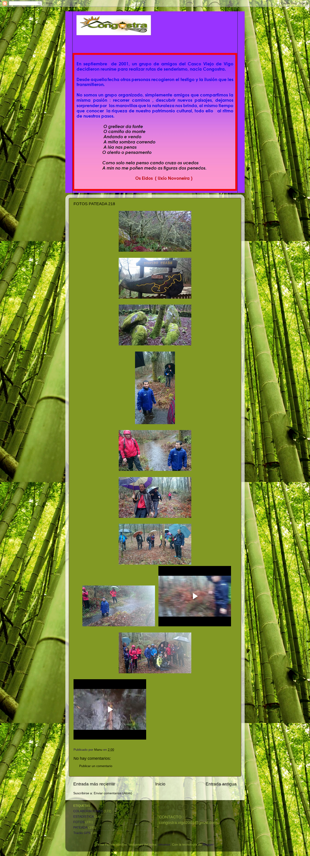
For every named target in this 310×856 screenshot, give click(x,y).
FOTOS (78, 822)
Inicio (160, 784)
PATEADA (80, 827)
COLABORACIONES (88, 811)
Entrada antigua (221, 784)
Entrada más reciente (94, 784)
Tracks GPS (81, 833)
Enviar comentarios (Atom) (113, 793)
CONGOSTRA (184, 807)
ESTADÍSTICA (83, 816)
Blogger (208, 844)
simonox (164, 844)
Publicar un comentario (95, 766)
